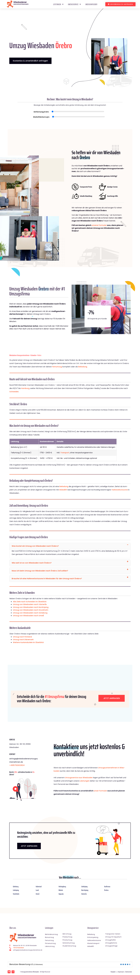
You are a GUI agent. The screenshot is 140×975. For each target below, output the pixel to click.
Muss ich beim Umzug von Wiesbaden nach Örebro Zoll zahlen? (40, 570)
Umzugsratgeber (91, 4)
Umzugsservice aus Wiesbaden (79, 777)
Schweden (33, 355)
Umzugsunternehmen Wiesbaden (30, 971)
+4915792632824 (16, 765)
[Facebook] (9, 971)
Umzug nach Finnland (22, 637)
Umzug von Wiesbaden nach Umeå (28, 615)
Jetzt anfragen (111, 698)
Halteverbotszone (120, 489)
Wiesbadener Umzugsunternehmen (19, 355)
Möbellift (63, 489)
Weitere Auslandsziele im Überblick (28, 642)
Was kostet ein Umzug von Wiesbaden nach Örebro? (35, 546)
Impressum (121, 971)
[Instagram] (13, 971)
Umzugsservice (73, 4)
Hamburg (25, 388)
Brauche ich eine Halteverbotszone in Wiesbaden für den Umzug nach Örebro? (47, 578)
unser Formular (100, 790)
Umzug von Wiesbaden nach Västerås (30, 604)
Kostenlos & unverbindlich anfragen (30, 60)
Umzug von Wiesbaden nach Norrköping (30, 607)
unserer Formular (99, 225)
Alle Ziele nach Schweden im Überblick (29, 601)
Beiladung (82, 366)
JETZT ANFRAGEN (29, 846)
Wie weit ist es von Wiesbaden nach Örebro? (32, 563)
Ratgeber (113, 971)
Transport (64, 452)
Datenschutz (128, 971)
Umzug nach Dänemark (23, 639)
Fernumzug (57, 366)
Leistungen (57, 4)
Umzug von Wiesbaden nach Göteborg (30, 613)
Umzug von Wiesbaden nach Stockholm (30, 610)
